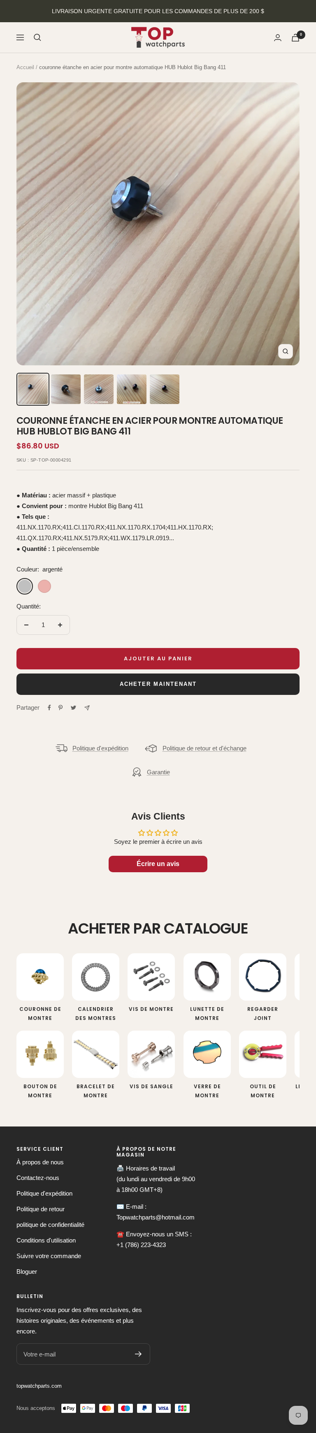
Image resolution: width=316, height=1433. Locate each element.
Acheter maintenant (158, 684)
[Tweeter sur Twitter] (73, 708)
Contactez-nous (37, 1177)
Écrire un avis (158, 863)
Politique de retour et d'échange (204, 748)
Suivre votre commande (48, 1255)
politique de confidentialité (50, 1224)
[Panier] (295, 38)
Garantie (158, 772)
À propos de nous (40, 1162)
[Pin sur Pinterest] (60, 708)
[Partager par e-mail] (87, 708)
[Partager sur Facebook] (49, 708)
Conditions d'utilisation (46, 1240)
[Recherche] (37, 37)
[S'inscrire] (138, 1354)
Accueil (25, 67)
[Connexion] (277, 37)
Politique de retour (40, 1208)
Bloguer (26, 1271)
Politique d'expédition (100, 748)
